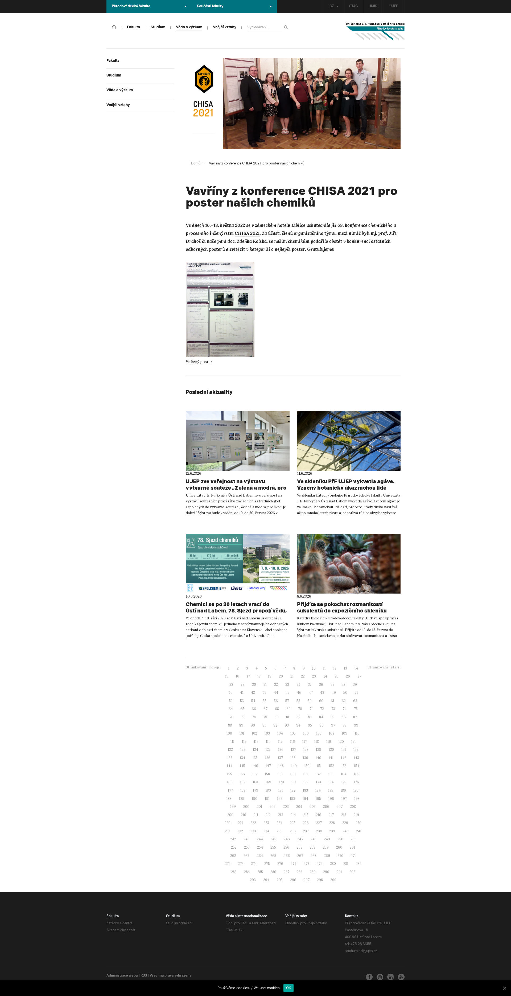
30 (254, 684)
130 (331, 749)
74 (345, 709)
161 (305, 774)
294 (266, 880)
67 (265, 709)
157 (254, 774)
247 (300, 839)
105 (293, 733)
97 (333, 725)
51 (356, 692)
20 (281, 676)
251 (353, 839)
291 (339, 872)
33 (287, 684)
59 (310, 701)
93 (287, 725)
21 (292, 676)
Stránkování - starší (384, 667)
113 (256, 741)
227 (319, 823)
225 (292, 823)
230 (358, 823)
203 (286, 806)
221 (240, 823)
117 (304, 741)
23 (314, 676)
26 (348, 676)
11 (324, 668)
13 (345, 668)
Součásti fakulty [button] (210, 6)
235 (279, 831)
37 (332, 684)
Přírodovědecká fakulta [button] (131, 6)
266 (287, 855)
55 (264, 701)
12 (334, 668)
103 (267, 733)
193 (292, 798)
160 (293, 774)
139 (305, 758)
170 (281, 782)
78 (254, 717)
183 (305, 790)
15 (226, 676)
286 (273, 872)
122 (230, 749)
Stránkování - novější (203, 667)
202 (272, 806)
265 (273, 855)
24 (325, 676)
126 (280, 749)
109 (344, 733)
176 (356, 782)
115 (280, 741)
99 (356, 725)
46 (299, 692)
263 (246, 855)
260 (339, 847)
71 (311, 709)
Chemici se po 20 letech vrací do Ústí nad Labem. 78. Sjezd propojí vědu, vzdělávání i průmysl (236, 610)
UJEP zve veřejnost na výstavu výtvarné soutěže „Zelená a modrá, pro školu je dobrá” (236, 487)
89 (241, 725)
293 (253, 880)
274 (254, 863)
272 (227, 863)
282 (358, 863)
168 (255, 782)
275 (267, 863)
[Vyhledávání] (287, 27)
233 (253, 831)
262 (233, 855)
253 (247, 847)
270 (340, 855)
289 (313, 872)
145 (242, 766)
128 (305, 749)
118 (316, 741)
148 (281, 766)
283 (234, 872)
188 (229, 798)
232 (240, 831)
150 (307, 766)
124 (255, 749)
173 (318, 782)
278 (306, 863)
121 (353, 741)
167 (242, 782)
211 (256, 815)
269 (327, 855)
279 (320, 863)
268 (313, 855)
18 (259, 676)
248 (313, 839)
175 (343, 782)
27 (359, 676)
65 (242, 709)
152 (331, 766)
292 (352, 872)
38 (343, 684)
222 (253, 823)
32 (276, 684)
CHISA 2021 (247, 233)
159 (280, 774)
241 (358, 831)
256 (286, 847)
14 (356, 668)
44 (276, 692)
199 (233, 806)
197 (344, 798)
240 (346, 831)
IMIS (373, 6)
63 (355, 701)
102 (254, 733)
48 (322, 692)
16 (237, 676)
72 (322, 709)
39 (355, 684)
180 (268, 790)
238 (319, 831)
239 (332, 831)
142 (343, 758)
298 (320, 880)
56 (276, 701)
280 (333, 863)
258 (312, 847)
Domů (195, 163)
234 (266, 831)
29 (243, 684)
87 (355, 717)
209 (230, 815)
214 (293, 815)
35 (310, 684)
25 (337, 676)
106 (306, 733)
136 (267, 758)
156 (242, 774)
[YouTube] (401, 977)
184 (318, 790)
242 (233, 839)
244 (260, 839)
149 (294, 766)
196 (331, 798)
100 (229, 733)
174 (331, 782)
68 (277, 709)
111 (232, 741)
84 (321, 717)
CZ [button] (331, 6)
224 (279, 823)
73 (333, 709)
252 (234, 847)
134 (242, 758)
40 (230, 692)
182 (292, 790)
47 (311, 692)
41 (242, 692)
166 (230, 782)
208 (353, 806)
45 (288, 692)
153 (344, 766)
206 (326, 806)
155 (229, 774)
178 (242, 790)
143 (356, 758)
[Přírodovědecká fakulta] (114, 27)
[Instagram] (380, 977)
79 (265, 717)
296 (293, 880)
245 (273, 839)
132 (355, 749)
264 (260, 855)
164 (344, 774)
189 (241, 798)
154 (356, 766)
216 (318, 815)
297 (307, 880)
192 (279, 798)
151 (319, 766)
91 (264, 725)
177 (230, 790)
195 (318, 798)
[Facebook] (369, 977)
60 (321, 701)
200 (246, 806)
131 (343, 749)
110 (357, 733)
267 (300, 855)
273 (241, 863)
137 (280, 758)
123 (242, 749)
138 (292, 758)
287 (286, 872)
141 (331, 758)
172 (305, 782)
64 (231, 709)
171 (293, 782)
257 (299, 847)
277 (293, 863)
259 (326, 847)
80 (277, 717)
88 (230, 725)
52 (231, 701)
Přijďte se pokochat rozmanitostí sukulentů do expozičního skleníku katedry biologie (342, 610)
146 (255, 766)
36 (321, 684)
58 (298, 701)
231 (227, 831)
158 (267, 774)
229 (345, 823)
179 (255, 790)
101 (242, 733)
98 (345, 725)
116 (292, 741)
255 (273, 847)
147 (268, 766)
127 (293, 749)
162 (318, 774)
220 (227, 823)
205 (313, 806)
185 (330, 790)
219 (356, 815)
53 (242, 701)
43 (264, 692)
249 (327, 839)
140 (318, 758)
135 (255, 758)
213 (280, 815)
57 (287, 701)
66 (254, 709)
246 (287, 839)
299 (333, 880)
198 (357, 798)
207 (340, 806)
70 (300, 709)
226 (306, 823)
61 (332, 701)
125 (268, 749)
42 (253, 692)
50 (345, 692)
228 (332, 823)
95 (310, 725)
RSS (144, 976)
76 (231, 717)
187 (355, 790)
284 (247, 872)
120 (341, 741)
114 (268, 741)
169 (268, 782)
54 (253, 701)
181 (280, 790)
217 (331, 815)
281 (345, 863)
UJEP (393, 6)
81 (287, 717)
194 (305, 798)
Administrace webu (122, 976)
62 (344, 701)
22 (303, 676)
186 (343, 790)
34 (298, 684)
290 (326, 872)
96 (321, 725)
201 (259, 806)
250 (340, 839)
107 (319, 733)
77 (243, 717)
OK (288, 988)
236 (293, 831)
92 (275, 725)
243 (246, 839)
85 (332, 717)
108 (331, 733)
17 (248, 676)
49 (334, 692)
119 (328, 741)
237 (306, 831)
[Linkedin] (390, 977)
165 (356, 774)
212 (268, 815)
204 (299, 806)
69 (288, 709)
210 (243, 815)
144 (229, 766)
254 (260, 847)
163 (330, 774)
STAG (353, 6)
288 (299, 872)
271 (353, 855)
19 (269, 676)
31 (265, 684)
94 (298, 725)
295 (280, 880)
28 (231, 684)
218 (343, 815)
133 (229, 758)
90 (253, 725)
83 (310, 717)
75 (356, 709)
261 (352, 847)
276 (280, 863)
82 (298, 717)
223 (266, 823)
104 (280, 733)
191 (267, 798)
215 (305, 815)
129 (318, 749)
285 (260, 872)
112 (244, 741)
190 (254, 798)
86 (344, 717)
